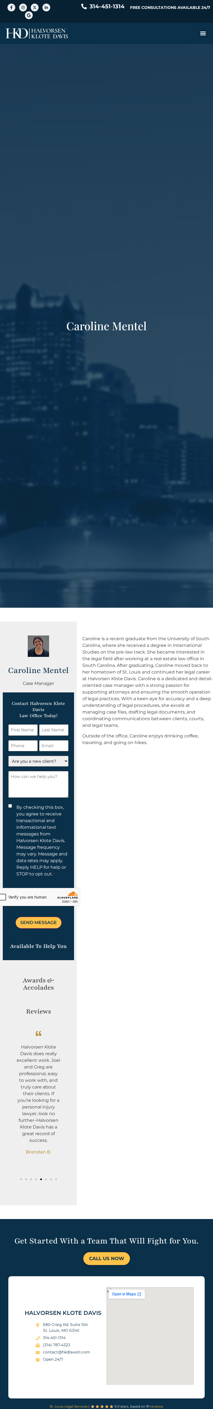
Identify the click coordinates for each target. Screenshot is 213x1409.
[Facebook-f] (11, 7)
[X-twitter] (35, 7)
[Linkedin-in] (46, 7)
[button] (202, 33)
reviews (156, 1406)
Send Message (38, 922)
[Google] (29, 15)
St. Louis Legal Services (69, 1406)
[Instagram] (23, 7)
